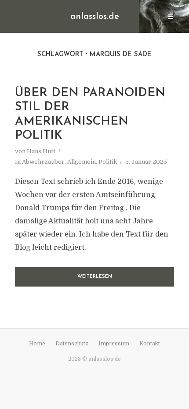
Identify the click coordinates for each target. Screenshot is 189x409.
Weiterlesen (94, 276)
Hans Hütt (41, 151)
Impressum (113, 344)
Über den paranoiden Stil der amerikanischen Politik (90, 114)
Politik (107, 161)
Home (37, 344)
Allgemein (81, 161)
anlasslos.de (94, 16)
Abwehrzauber (43, 161)
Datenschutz (71, 344)
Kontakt (149, 344)
